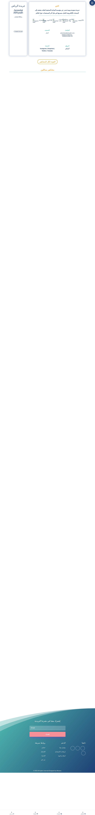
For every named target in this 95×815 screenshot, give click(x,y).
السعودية (16, 127)
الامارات (15, 693)
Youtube (50, 51)
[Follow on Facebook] (73, 748)
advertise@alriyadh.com (67, 33)
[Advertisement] (47, 791)
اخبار (47, 33)
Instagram (43, 48)
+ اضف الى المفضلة (18, 31)
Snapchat (51, 48)
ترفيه (20, 632)
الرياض (67, 48)
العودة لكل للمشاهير (47, 62)
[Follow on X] (78, 748)
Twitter (44, 51)
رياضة (20, 696)
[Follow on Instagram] (83, 748)
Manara (59, 770)
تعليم (20, 442)
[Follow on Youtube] (83, 753)
